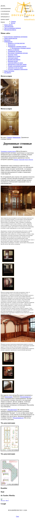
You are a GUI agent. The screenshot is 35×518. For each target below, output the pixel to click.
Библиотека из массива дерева (17, 64)
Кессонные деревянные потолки (18, 53)
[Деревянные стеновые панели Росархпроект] (17, 201)
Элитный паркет (13, 58)
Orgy (17, 516)
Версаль (30, 159)
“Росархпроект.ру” (25, 397)
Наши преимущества (10, 38)
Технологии (11, 45)
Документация (8, 26)
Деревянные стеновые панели (17, 46)
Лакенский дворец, (23, 159)
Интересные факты (10, 29)
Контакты (7, 40)
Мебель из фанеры (13, 49)
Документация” (13, 409)
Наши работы (8, 25)
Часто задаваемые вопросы (12, 28)
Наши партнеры (9, 71)
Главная (13, 21)
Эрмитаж (15, 159)
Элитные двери (12, 54)
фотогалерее (9, 397)
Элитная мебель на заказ (15, 63)
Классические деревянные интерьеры (15, 36)
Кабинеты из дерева (14, 56)
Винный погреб (13, 61)
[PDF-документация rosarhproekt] (10, 485)
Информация (8, 41)
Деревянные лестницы (15, 51)
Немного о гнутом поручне (16, 43)
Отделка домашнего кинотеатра (17, 69)
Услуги (13, 23)
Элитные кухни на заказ (15, 67)
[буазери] (8, 258)
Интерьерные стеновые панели (21, 48)
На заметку (7, 72)
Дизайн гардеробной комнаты (17, 66)
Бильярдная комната (14, 59)
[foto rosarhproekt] (10, 134)
